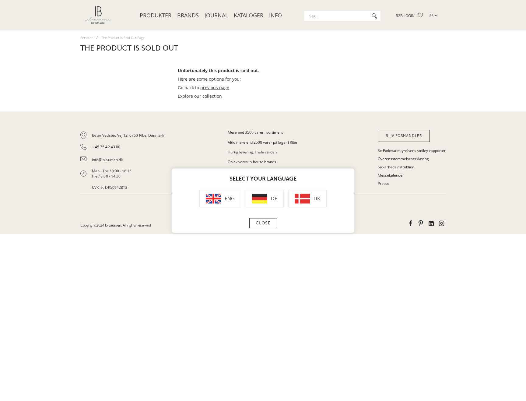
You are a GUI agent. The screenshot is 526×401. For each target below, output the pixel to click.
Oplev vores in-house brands (252, 161)
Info (275, 15)
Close (263, 223)
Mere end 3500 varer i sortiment (255, 132)
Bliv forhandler (404, 135)
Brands (188, 15)
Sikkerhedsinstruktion (396, 167)
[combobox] (342, 16)
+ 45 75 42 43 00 (106, 146)
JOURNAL (216, 15)
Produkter (155, 15)
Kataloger (248, 15)
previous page (214, 87)
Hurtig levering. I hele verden (252, 152)
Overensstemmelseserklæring (403, 158)
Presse (383, 183)
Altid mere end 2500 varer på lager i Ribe (262, 142)
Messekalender (391, 175)
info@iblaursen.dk (107, 159)
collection (212, 96)
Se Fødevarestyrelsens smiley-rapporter (412, 150)
